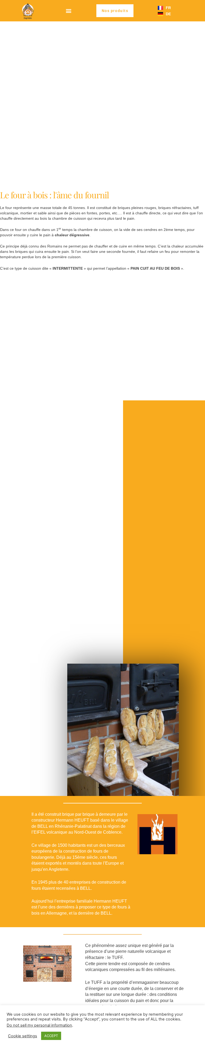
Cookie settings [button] (22, 1036)
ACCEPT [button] (51, 1036)
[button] (68, 10)
